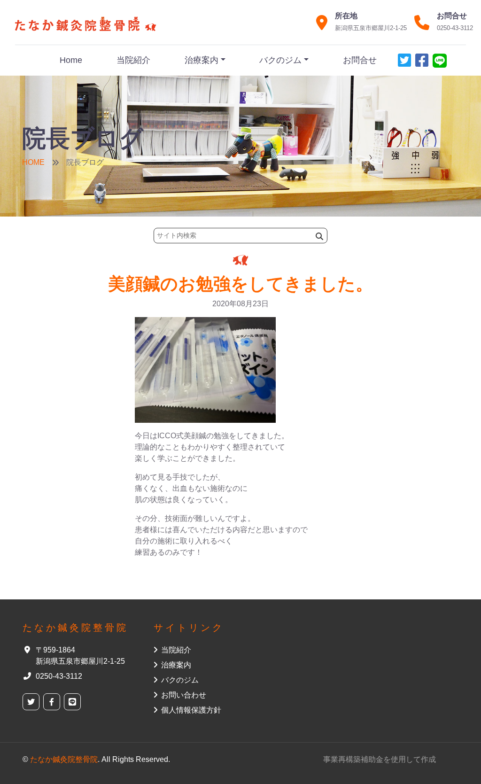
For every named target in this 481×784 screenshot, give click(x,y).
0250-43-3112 (455, 27)
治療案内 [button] (176, 665)
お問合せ (360, 60)
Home (71, 60)
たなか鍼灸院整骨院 (64, 759)
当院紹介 (133, 60)
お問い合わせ (183, 695)
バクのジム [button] (180, 680)
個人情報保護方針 (191, 710)
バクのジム (280, 60)
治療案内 (201, 60)
